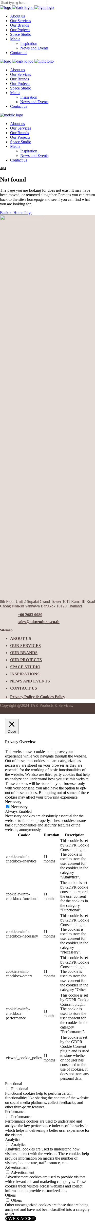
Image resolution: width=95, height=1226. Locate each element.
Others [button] (10, 1195)
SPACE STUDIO (25, 667)
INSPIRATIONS (25, 674)
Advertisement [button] (16, 1167)
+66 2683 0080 (30, 614)
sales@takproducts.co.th (39, 622)
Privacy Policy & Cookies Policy (37, 697)
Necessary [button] (13, 802)
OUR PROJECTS (26, 660)
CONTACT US (23, 688)
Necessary (19, 807)
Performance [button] (15, 1111)
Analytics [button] (12, 1139)
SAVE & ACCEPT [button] (20, 1218)
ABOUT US (20, 638)
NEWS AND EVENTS (30, 681)
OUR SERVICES (25, 645)
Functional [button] (13, 1083)
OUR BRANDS (23, 653)
